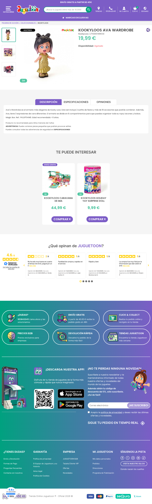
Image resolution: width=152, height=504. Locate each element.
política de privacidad (111, 412)
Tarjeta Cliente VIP (71, 463)
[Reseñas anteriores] (24, 265)
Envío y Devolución (12, 459)
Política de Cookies (41, 476)
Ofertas (66, 468)
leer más (32, 266)
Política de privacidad (42, 459)
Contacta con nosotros (13, 473)
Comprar (62, 219)
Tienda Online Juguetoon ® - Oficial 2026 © (51, 496)
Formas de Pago (10, 463)
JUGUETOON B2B (70, 459)
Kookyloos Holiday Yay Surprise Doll (93, 200)
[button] (148, 30)
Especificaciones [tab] (76, 102)
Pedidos (96, 463)
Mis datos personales (102, 459)
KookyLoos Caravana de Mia (58, 200)
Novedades (67, 473)
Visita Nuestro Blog (134, 463)
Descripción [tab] (48, 102)
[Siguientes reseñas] (148, 265)
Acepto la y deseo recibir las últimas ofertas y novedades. (119, 414)
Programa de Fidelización (103, 473)
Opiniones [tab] (104, 102)
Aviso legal (37, 471)
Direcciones (98, 468)
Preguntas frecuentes (13, 468)
